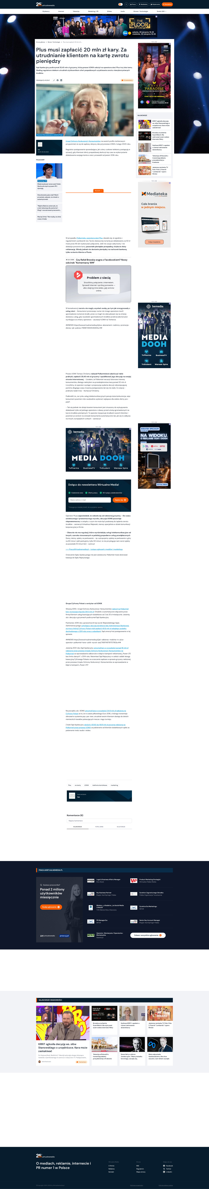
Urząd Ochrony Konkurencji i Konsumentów (83, 141)
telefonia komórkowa (99, 785)
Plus (69, 785)
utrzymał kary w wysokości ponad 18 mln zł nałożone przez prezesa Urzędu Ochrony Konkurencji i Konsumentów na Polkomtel (97, 651)
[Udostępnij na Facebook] (58, 80)
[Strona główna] (45, 4)
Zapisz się (119, 500)
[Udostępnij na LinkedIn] (61, 80)
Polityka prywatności (136, 1185)
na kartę (78, 785)
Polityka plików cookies (166, 1185)
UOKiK (86, 785)
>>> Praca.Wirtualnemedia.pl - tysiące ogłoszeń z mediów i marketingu (94, 549)
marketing (114, 785)
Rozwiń (97, 191)
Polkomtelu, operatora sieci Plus (90, 238)
